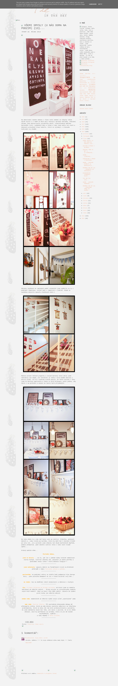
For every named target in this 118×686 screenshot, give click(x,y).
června (85, 200)
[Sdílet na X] (29, 622)
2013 (83, 216)
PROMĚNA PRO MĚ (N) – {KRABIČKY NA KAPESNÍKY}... (89, 169)
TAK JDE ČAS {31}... (86, 179)
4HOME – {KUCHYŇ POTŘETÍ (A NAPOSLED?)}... (88, 164)
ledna (85, 213)
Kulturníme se (84, 82)
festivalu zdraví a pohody (55, 569)
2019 (83, 119)
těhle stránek (54, 615)
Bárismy (87, 73)
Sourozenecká (84, 92)
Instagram (90, 62)
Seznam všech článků (86, 108)
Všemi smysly (39, 624)
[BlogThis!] (28, 622)
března (85, 208)
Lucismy (92, 82)
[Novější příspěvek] (22, 670)
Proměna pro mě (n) (87, 85)
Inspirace (31, 624)
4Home (81, 73)
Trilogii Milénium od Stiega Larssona (41, 587)
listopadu (86, 136)
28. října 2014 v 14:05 (39, 638)
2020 (83, 117)
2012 (83, 218)
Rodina (92, 90)
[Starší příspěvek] (75, 670)
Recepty (92, 86)
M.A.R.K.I (28, 638)
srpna (85, 195)
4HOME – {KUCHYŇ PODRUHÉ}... (88, 182)
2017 (83, 124)
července (86, 198)
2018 (83, 122)
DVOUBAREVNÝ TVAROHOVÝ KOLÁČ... (86, 174)
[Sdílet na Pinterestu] (33, 622)
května (85, 203)
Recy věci (83, 88)
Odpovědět (28, 642)
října (85, 138)
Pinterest (90, 60)
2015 (83, 129)
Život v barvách (89, 99)
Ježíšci (92, 81)
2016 (83, 126)
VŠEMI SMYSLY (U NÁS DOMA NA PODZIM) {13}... (88, 142)
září (85, 193)
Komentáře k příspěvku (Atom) (47, 673)
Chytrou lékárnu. (39, 604)
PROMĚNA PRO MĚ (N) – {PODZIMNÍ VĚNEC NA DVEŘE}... (89, 188)
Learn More (92, 4)
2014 (83, 131)
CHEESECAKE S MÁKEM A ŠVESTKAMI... (89, 159)
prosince (86, 133)
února (85, 210)
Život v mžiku (84, 100)
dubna (85, 205)
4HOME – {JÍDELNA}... (87, 155)
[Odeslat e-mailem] (26, 622)
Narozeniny (83, 84)
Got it (100, 4)
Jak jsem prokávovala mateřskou (87, 79)
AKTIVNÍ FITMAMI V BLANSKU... (89, 146)
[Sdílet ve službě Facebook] (31, 622)
